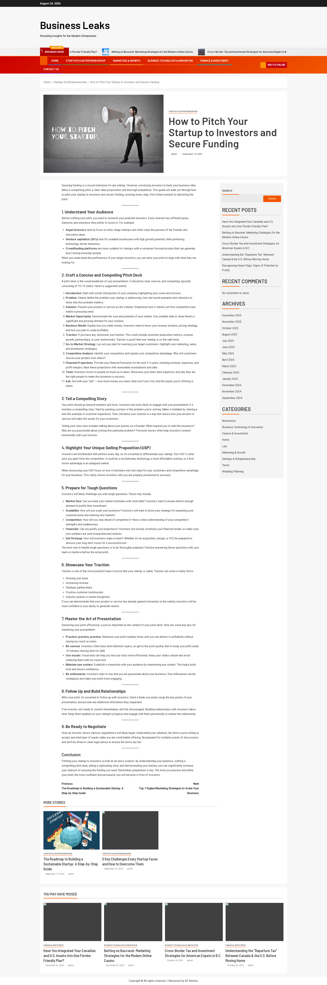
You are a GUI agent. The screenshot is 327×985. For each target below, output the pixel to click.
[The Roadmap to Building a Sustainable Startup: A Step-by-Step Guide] (71, 830)
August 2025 (229, 334)
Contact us (51, 69)
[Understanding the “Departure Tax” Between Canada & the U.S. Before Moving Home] (254, 922)
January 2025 (230, 378)
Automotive (229, 420)
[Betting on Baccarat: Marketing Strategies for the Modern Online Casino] (133, 922)
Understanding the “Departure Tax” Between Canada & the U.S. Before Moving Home (251, 955)
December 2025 (231, 315)
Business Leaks (75, 25)
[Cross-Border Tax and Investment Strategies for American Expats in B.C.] (194, 922)
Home (54, 60)
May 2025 (228, 353)
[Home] (43, 60)
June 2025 (228, 347)
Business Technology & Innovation (170, 60)
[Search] (257, 65)
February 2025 (230, 372)
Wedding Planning (233, 471)
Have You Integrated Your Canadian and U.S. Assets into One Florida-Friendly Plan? (69, 955)
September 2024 (232, 398)
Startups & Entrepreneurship (86, 60)
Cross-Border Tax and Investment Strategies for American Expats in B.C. (220, 52)
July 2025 (228, 340)
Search (227, 190)
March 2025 (229, 366)
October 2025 (230, 328)
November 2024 (231, 391)
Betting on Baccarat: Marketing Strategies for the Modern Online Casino (124, 52)
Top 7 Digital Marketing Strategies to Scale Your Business (169, 788)
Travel (225, 465)
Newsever (174, 980)
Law (224, 446)
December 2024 (231, 385)
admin (174, 154)
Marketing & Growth (126, 60)
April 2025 (228, 359)
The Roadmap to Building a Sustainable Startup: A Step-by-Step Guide (92, 788)
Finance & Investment (214, 60)
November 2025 (231, 321)
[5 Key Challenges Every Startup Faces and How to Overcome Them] (130, 830)
